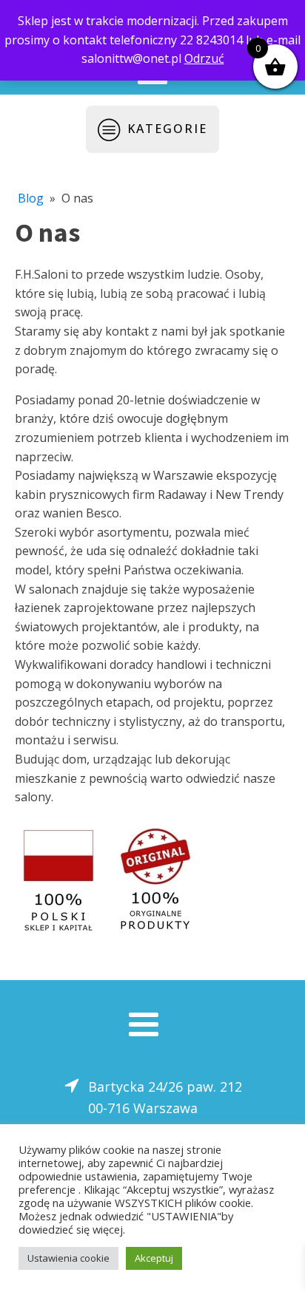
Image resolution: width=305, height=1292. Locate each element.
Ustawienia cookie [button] (68, 1258)
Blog (31, 198)
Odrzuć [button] (204, 58)
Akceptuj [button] (154, 1258)
